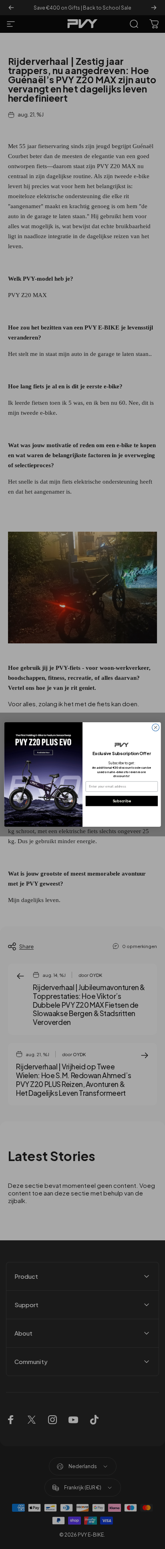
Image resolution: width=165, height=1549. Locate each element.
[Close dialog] (155, 727)
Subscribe (122, 800)
